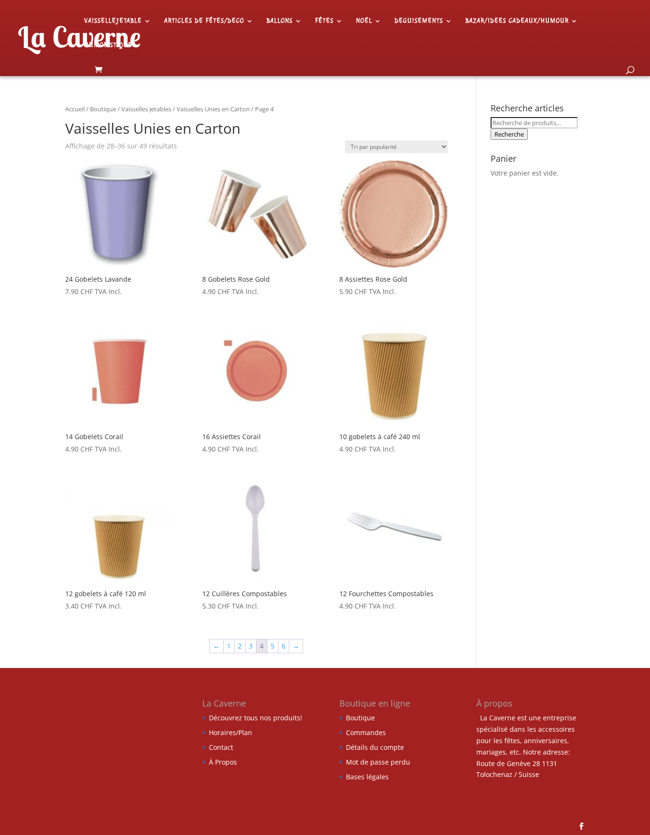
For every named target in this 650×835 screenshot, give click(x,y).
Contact (221, 747)
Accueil (75, 109)
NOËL (364, 21)
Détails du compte (375, 747)
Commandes (366, 732)
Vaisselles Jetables (146, 109)
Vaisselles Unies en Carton (213, 109)
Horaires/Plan (230, 732)
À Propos (223, 761)
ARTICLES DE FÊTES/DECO (204, 21)
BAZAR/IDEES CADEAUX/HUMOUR (517, 21)
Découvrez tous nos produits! (255, 717)
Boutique (103, 109)
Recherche (509, 134)
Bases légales (367, 776)
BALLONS (279, 21)
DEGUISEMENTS (418, 21)
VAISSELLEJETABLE (113, 21)
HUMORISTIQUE (108, 45)
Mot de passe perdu (378, 761)
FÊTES (324, 21)
